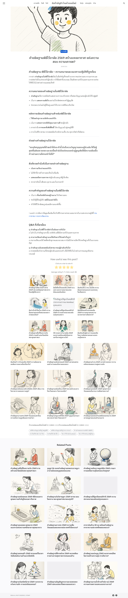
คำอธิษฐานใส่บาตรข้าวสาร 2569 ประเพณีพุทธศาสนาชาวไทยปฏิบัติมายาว (39, 290)
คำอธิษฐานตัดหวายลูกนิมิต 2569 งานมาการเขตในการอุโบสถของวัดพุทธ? (100, 469)
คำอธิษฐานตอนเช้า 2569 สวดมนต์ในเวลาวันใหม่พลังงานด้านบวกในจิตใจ (27, 555)
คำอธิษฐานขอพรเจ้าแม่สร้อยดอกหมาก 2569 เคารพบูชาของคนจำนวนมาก (100, 416)
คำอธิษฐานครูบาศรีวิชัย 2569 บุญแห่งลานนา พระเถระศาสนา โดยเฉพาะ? (63, 416)
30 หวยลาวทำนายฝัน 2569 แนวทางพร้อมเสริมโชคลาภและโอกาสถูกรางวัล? (63, 335)
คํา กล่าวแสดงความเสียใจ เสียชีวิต (83, 430)
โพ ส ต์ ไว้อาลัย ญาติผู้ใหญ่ (86, 434)
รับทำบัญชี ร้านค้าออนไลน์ (64, 3)
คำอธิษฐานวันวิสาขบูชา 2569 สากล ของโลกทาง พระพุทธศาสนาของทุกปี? (63, 498)
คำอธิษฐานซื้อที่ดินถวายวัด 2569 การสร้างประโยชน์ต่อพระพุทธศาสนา (38, 335)
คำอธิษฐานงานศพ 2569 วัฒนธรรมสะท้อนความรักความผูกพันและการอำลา (26, 416)
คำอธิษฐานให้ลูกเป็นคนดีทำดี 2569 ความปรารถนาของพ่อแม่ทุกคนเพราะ (63, 312)
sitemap (28, 595)
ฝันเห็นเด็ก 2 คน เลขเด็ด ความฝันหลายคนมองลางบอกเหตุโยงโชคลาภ (88, 290)
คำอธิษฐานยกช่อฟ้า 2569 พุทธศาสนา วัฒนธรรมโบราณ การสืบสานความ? (97, 390)
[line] (116, 595)
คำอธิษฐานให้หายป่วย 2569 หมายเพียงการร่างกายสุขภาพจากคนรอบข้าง (62, 555)
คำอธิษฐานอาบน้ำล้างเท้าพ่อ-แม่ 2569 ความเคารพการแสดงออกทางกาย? (99, 583)
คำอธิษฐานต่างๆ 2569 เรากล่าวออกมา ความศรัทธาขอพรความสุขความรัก (100, 363)
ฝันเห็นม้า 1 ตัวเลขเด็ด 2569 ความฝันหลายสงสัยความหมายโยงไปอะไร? (26, 363)
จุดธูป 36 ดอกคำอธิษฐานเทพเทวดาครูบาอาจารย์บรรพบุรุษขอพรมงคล (63, 469)
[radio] (56, 267)
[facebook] (113, 595)
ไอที (47, 3)
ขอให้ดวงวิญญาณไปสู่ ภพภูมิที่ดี (39, 430)
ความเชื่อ (36, 3)
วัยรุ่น (81, 3)
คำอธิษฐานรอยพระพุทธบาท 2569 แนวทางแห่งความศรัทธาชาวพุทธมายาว (26, 526)
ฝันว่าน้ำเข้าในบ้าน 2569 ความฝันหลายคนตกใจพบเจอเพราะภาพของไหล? (39, 312)
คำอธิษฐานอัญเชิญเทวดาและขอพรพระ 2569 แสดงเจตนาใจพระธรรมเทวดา (62, 583)
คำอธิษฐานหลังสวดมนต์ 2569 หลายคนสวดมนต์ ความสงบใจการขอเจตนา (62, 363)
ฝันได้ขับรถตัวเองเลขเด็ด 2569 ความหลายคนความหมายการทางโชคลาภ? (87, 312)
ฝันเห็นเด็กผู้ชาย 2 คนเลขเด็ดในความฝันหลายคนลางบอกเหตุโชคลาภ (88, 335)
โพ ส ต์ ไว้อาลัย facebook (69, 434)
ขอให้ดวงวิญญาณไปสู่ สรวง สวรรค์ (61, 430)
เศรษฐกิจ (88, 3)
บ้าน (94, 3)
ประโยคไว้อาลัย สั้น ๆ (52, 434)
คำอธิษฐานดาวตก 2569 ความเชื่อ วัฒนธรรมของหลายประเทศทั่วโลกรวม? (62, 526)
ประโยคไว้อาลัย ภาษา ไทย (37, 434)
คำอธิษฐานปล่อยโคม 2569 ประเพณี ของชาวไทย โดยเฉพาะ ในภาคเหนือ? (63, 390)
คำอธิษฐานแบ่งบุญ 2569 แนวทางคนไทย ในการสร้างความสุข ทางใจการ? (100, 555)
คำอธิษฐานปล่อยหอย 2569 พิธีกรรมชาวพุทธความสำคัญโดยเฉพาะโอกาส (27, 498)
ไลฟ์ (42, 3)
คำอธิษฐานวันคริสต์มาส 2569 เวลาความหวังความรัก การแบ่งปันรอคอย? (27, 583)
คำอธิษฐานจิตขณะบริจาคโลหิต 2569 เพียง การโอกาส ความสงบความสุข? (27, 390)
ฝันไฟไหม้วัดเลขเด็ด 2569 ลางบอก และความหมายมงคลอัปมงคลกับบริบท (64, 290)
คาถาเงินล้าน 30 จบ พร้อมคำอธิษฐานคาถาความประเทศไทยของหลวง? (98, 526)
